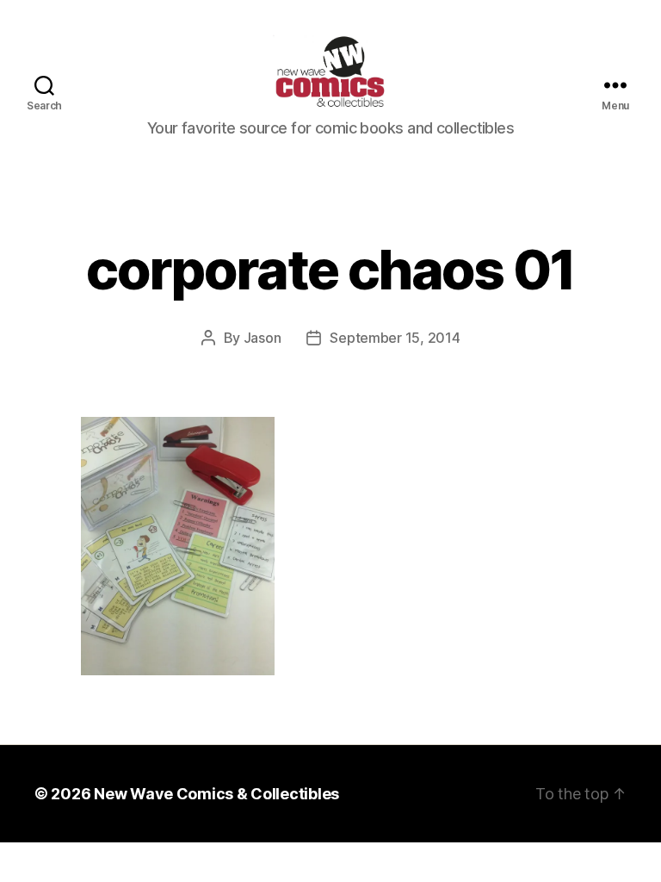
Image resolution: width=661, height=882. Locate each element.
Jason (262, 337)
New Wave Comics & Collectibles (216, 794)
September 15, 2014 (395, 337)
